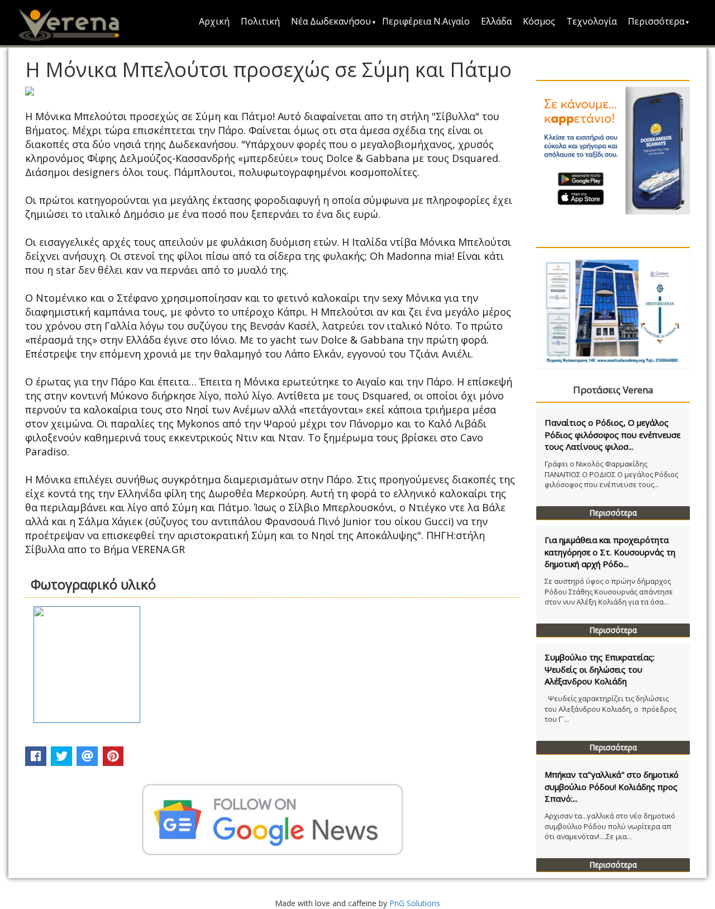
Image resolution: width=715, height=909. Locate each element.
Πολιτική (260, 21)
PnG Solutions (414, 903)
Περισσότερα (656, 21)
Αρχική (214, 21)
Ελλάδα (496, 21)
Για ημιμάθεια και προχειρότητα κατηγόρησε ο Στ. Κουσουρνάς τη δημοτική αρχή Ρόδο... (610, 551)
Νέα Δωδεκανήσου (331, 21)
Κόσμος (539, 21)
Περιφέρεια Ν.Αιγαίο (426, 21)
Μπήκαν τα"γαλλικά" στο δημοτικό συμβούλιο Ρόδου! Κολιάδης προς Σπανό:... (612, 786)
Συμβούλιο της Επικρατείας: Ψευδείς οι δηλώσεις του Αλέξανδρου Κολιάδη (600, 669)
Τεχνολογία (591, 21)
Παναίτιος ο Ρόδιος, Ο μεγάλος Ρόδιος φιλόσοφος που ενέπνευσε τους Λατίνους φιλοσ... (612, 434)
